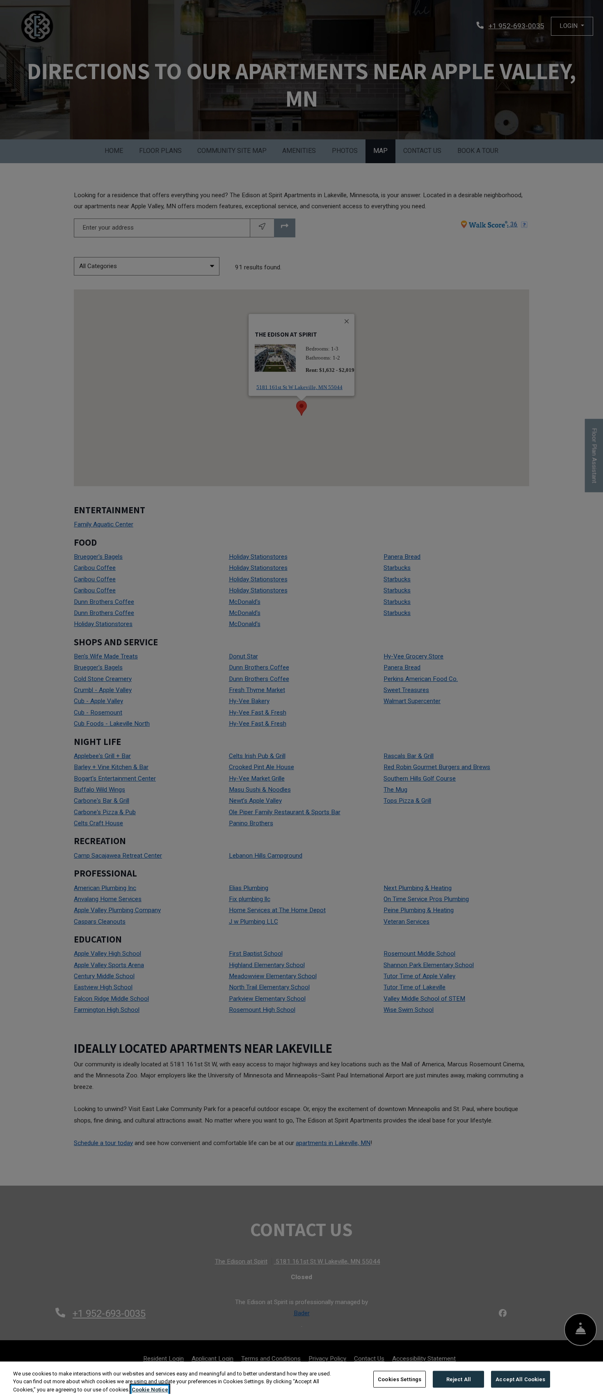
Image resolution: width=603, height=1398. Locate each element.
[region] (301, 1380)
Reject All (458, 1379)
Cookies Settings (399, 1379)
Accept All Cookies (520, 1379)
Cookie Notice (150, 1390)
